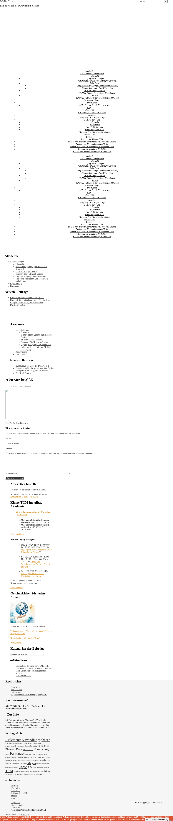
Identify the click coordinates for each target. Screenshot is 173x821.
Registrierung (16, 283)
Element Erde (42, 745)
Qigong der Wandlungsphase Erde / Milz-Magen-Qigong (36, 551)
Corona (32, 746)
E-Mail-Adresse (13, 443)
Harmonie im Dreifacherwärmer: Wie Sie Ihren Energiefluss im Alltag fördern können (30, 301)
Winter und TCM (10, 774)
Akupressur (9, 743)
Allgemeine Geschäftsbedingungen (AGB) (29, 694)
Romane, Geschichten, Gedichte (92, 149)
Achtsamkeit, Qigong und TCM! (24, 497)
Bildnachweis (16, 689)
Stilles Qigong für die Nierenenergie (94, 105)
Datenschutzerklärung (159, 820)
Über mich (15, 788)
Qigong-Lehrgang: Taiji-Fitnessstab (97, 88)
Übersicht (94, 76)
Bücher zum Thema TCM (92, 139)
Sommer (46, 767)
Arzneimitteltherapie (94, 127)
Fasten (7, 754)
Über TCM (89, 110)
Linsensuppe (15, 763)
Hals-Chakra (21, 757)
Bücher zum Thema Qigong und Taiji (92, 144)
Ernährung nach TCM (94, 129)
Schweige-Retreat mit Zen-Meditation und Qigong (97, 98)
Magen (31, 763)
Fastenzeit (18, 753)
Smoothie (40, 767)
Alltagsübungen (18, 743)
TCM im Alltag (6, 1)
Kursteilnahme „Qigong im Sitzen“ (25, 638)
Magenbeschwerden (42, 763)
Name (8, 438)
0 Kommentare (24, 386)
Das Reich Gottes (17, 305)
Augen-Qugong (37, 743)
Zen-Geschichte (38, 774)
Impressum (15, 687)
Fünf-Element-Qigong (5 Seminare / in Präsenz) (97, 85)
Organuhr (8, 767)
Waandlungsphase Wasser (21, 771)
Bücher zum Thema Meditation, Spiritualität (92, 151)
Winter (47, 771)
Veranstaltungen (17, 262)
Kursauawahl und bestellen (92, 73)
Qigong (24, 767)
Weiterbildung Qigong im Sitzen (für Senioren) (97, 81)
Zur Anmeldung (17, 534)
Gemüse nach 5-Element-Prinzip (36, 754)
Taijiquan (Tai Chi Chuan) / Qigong (94, 132)
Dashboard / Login (92, 100)
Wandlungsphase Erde (37, 771)
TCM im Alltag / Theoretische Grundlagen (97, 93)
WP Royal (25, 814)
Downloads (92, 103)
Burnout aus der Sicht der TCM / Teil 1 (27, 297)
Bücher (89, 137)
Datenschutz (16, 692)
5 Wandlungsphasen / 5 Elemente (92, 112)
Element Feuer (14, 749)
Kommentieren (11, 473)
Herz (38, 757)
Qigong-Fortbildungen (94, 78)
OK (147, 820)
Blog (89, 107)
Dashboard (14, 286)
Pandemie (15, 767)
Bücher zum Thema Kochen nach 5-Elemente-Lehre (92, 146)
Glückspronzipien (10, 757)
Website (8, 448)
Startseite (15, 786)
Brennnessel (20, 746)
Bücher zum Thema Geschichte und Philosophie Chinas (92, 142)
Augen (30, 743)
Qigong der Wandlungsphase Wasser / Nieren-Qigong (35, 564)
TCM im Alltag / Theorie (94, 90)
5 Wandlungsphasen (36, 740)
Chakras (27, 746)
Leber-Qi (8, 763)
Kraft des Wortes (38, 760)
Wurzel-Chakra (28, 774)
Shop (13, 798)
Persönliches (89, 134)
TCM (9, 771)
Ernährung (41, 749)
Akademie (89, 71)
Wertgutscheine (17, 643)
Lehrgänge (94, 83)
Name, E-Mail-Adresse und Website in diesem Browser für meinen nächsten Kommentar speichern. (51, 453)
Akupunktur (95, 124)
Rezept (33, 767)
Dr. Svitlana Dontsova (18, 423)
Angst (25, 743)
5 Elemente (13, 740)
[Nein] (170, 820)
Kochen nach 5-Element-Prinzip (23, 760)
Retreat (95, 95)
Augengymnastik (10, 746)
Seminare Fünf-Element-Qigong (29, 274)
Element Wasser (28, 750)
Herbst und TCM (30, 757)
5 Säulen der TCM (92, 120)
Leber (47, 760)
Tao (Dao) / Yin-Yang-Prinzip (91, 117)
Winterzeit (20, 774)
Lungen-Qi (23, 763)
